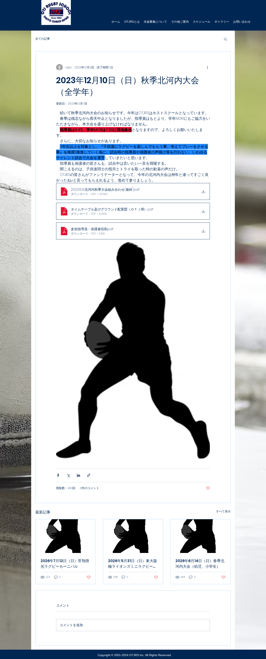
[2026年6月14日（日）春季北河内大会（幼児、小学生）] (200, 536)
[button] (225, 39)
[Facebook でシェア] (58, 475)
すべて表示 (223, 511)
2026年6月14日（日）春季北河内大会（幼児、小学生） (199, 563)
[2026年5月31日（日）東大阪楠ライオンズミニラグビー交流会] (133, 536)
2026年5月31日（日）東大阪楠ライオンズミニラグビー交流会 (132, 563)
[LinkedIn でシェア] (78, 475)
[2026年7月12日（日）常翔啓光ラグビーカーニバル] (66, 536)
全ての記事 (42, 39)
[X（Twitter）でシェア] (68, 475)
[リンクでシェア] (89, 475)
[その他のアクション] (207, 67)
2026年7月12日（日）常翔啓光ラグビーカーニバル (65, 563)
